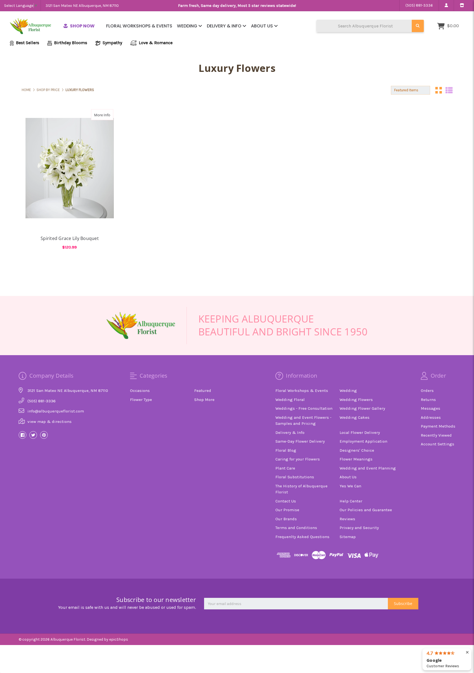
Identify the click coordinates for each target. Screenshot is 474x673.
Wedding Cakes (354, 417)
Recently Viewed (436, 435)
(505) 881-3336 (419, 5)
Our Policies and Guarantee (366, 509)
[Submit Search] (418, 26)
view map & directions (49, 421)
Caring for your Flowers (297, 459)
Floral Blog (285, 450)
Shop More (204, 399)
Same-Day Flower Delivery (300, 441)
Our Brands (286, 518)
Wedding (187, 26)
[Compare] (107, 114)
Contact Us (285, 501)
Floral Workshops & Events (139, 26)
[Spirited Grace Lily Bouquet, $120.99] (70, 168)
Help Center (351, 501)
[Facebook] (22, 435)
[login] (446, 5)
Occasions (140, 390)
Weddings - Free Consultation (303, 408)
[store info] (462, 5)
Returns (428, 399)
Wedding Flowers (356, 399)
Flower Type (141, 399)
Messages (430, 408)
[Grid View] (438, 90)
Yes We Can (350, 485)
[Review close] (467, 652)
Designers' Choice (357, 450)
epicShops (118, 639)
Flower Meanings (356, 459)
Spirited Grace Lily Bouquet (70, 238)
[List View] (449, 90)
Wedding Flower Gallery (362, 408)
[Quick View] (96, 114)
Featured (202, 390)
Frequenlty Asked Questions (302, 536)
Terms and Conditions (296, 527)
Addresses (431, 417)
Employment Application (363, 441)
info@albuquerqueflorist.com (55, 411)
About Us (262, 26)
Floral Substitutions (294, 476)
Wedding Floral (290, 399)
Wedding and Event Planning (368, 468)
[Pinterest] (44, 435)
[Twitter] (33, 435)
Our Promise (287, 509)
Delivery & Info (224, 26)
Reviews (347, 518)
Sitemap (348, 536)
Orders (427, 390)
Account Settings (437, 444)
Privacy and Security (359, 527)
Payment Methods (438, 426)
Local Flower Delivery (360, 432)
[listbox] (410, 90)
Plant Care (285, 468)
